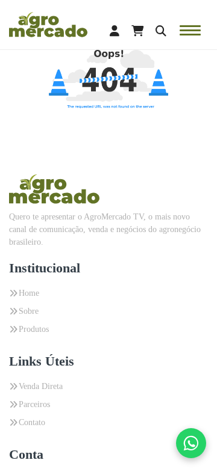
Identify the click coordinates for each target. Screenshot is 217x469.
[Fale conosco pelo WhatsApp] (191, 443)
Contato (32, 422)
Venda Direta (41, 386)
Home (29, 293)
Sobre (29, 311)
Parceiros (34, 404)
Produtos (34, 329)
